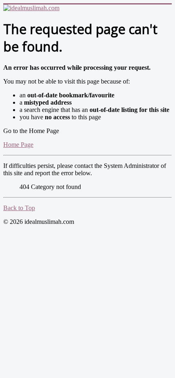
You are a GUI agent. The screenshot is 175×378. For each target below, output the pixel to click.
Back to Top (19, 207)
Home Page (18, 144)
